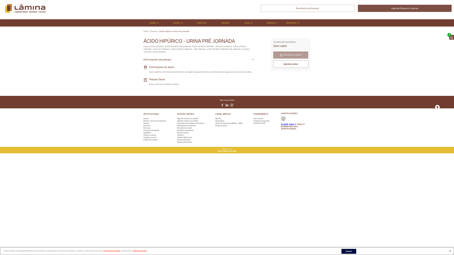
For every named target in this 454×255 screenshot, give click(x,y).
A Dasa (146, 118)
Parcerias (147, 128)
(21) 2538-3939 (259, 123)
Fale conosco (258, 118)
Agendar (270, 23)
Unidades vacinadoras (185, 130)
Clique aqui (288, 124)
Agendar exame (291, 64)
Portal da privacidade (151, 130)
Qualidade (147, 133)
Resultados (291, 23)
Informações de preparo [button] (157, 59)
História (146, 123)
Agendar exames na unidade (187, 118)
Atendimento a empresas (186, 126)
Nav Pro (218, 118)
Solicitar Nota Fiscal (184, 137)
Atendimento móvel (184, 128)
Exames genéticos (184, 140)
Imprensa (147, 126)
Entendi (349, 251)
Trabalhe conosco (150, 137)
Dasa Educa (219, 121)
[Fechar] (450, 251)
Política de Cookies (150, 140)
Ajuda (247, 23)
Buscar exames (183, 133)
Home (145, 31)
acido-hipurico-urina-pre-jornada (174, 31)
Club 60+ (180, 135)
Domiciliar (201, 23)
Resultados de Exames (307, 8)
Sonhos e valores (149, 135)
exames (154, 31)
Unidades (225, 23)
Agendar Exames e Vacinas (404, 8)
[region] (227, 251)
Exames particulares (184, 142)
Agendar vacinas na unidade (187, 121)
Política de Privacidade (111, 251)
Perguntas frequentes (261, 121)
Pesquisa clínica (221, 126)
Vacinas (176, 23)
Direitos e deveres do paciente (154, 121)
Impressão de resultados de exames (190, 123)
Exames (153, 23)
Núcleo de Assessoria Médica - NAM (228, 123)
